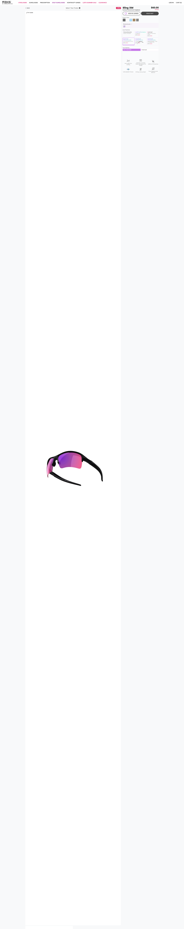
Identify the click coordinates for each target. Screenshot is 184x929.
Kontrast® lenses (73, 3)
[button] (27, 8)
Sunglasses (33, 3)
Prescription (45, 3)
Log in (171, 2)
